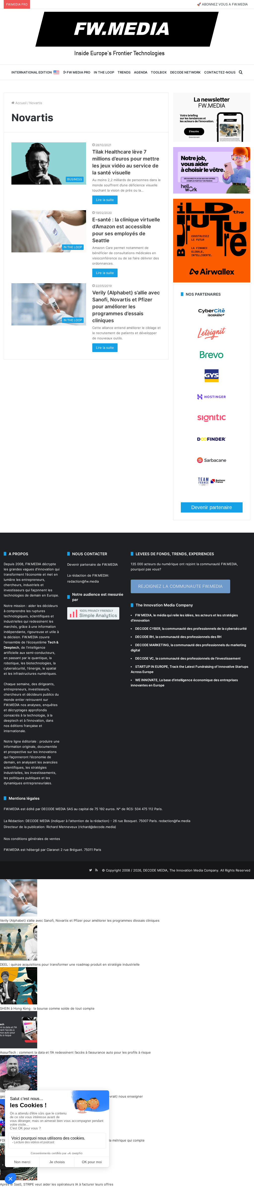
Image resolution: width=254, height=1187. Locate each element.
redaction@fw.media (83, 581)
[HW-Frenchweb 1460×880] (211, 192)
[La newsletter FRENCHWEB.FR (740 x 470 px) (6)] (211, 141)
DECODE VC (144, 658)
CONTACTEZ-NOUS (219, 72)
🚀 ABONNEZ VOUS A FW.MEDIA (222, 4)
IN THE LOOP (104, 72)
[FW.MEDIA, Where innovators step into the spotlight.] (127, 36)
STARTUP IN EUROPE (151, 667)
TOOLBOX (159, 72)
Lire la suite (105, 200)
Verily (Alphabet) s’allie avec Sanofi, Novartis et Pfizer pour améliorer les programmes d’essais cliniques (126, 306)
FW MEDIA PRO (78, 72)
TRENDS (124, 72)
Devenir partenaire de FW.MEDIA (92, 564)
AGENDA (140, 72)
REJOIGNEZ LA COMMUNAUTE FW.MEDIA (180, 586)
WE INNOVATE (146, 680)
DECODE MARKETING (152, 645)
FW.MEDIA (33, 564)
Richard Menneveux (61, 827)
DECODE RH (144, 637)
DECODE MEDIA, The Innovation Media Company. (181, 870)
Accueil (20, 103)
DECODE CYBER (147, 629)
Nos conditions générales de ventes (32, 839)
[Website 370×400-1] (211, 281)
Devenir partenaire (211, 507)
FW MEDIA (143, 615)
